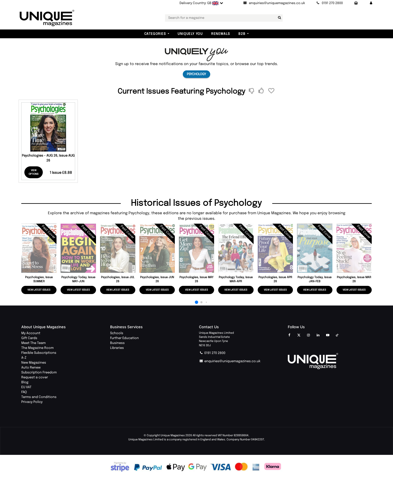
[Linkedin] (318, 335)
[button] (371, 3)
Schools (116, 333)
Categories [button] (155, 34)
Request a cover (34, 377)
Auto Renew (31, 367)
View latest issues (38, 290)
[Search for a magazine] (278, 17)
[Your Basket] (355, 3)
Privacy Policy (32, 402)
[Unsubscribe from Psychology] (252, 91)
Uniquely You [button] (190, 34)
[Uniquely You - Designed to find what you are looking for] (196, 54)
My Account (30, 333)
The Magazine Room (37, 348)
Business (117, 343)
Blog (24, 382)
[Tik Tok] (337, 335)
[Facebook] (289, 335)
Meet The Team (33, 343)
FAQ (24, 392)
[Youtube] (327, 335)
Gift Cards (29, 338)
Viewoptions (33, 172)
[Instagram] (308, 335)
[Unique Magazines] (330, 361)
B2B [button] (241, 34)
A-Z (23, 358)
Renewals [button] (220, 34)
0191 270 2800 (214, 353)
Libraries (117, 348)
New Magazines (33, 362)
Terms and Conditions (38, 397)
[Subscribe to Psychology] (262, 91)
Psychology (196, 74)
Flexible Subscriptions (38, 353)
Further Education (124, 338)
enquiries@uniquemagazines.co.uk (231, 361)
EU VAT (26, 387)
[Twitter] (298, 335)
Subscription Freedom (39, 372)
